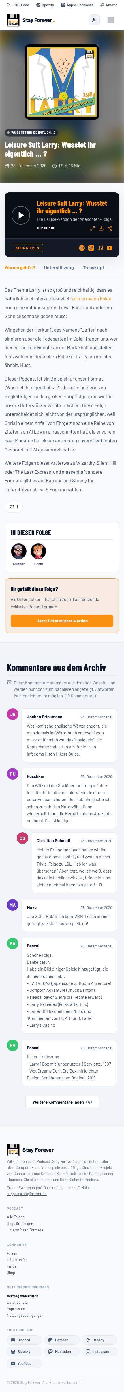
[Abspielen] (21, 215)
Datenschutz (17, 1302)
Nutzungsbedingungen (25, 1315)
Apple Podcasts (80, 5)
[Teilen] (109, 228)
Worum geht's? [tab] (20, 267)
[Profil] (94, 19)
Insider (12, 1266)
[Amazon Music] (100, 248)
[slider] (62, 238)
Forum (12, 1253)
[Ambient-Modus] (92, 228)
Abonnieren (27, 248)
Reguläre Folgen (20, 1223)
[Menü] (110, 20)
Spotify (48, 5)
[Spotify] (82, 248)
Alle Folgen (16, 1217)
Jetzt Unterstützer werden (62, 620)
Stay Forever (37, 19)
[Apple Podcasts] (91, 248)
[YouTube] (109, 248)
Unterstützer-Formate (25, 1230)
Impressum (16, 1308)
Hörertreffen (17, 1259)
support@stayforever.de (27, 1193)
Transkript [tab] (93, 267)
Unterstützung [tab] (59, 267)
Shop (11, 1272)
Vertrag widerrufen (22, 1296)
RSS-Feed (20, 5)
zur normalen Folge (91, 298)
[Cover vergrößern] (62, 82)
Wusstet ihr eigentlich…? (33, 132)
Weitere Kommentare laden (62, 1102)
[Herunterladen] (101, 228)
